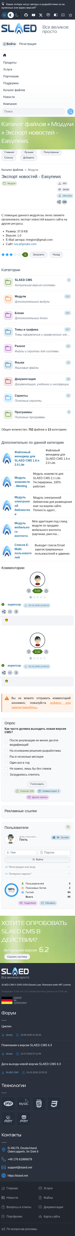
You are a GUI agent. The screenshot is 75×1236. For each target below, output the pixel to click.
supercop (14, 604)
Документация (53, 1207)
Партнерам (11, 76)
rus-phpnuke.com (25, 244)
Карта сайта (52, 1216)
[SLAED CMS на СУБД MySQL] (24, 1103)
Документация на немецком (56, 15)
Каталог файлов (14, 90)
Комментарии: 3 (51, 791)
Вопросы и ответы (19, 1207)
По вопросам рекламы (22, 1229)
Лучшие (28, 152)
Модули (62, 124)
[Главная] (4, 55)
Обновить (50, 903)
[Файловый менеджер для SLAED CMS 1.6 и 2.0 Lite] (6, 458)
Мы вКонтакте (48, 15)
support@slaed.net (20, 1167)
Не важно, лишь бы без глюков (30, 768)
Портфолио (14, 1216)
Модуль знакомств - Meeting (22, 482)
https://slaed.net (18, 1175)
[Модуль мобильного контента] (6, 529)
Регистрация (27, 43)
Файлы (48, 1197)
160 (64, 202)
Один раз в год (19, 762)
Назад (56, 254)
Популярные (51, 152)
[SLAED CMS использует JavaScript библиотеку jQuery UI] (24, 1119)
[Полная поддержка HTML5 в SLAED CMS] (39, 1103)
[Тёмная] (17, 15)
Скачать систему (17, 956)
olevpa (9, 1035)
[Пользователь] (10, 611)
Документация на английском (63, 15)
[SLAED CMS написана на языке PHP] (8, 1103)
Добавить (28, 157)
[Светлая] (4, 15)
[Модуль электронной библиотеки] (6, 505)
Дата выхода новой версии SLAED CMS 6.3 (31, 1064)
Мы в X (41, 15)
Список (8, 157)
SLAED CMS (8, 985)
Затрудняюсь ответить (25, 774)
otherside (67, 196)
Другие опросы (40, 797)
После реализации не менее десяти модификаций (34, 742)
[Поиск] (70, 111)
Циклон (6, 1026)
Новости (9, 97)
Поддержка (11, 83)
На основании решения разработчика (35, 750)
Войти (39, 859)
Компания (10, 103)
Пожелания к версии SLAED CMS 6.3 (26, 1045)
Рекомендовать (70, 15)
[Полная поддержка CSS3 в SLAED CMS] (54, 1103)
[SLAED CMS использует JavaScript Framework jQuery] (8, 1119)
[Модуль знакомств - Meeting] (6, 482)
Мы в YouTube (33, 15)
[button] (9, 44)
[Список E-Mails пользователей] (6, 551)
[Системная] (11, 15)
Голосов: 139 (26, 791)
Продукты (10, 62)
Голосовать (37, 783)
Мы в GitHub (26, 15)
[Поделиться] (59, 202)
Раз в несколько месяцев (27, 756)
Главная (9, 152)
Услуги (7, 69)
